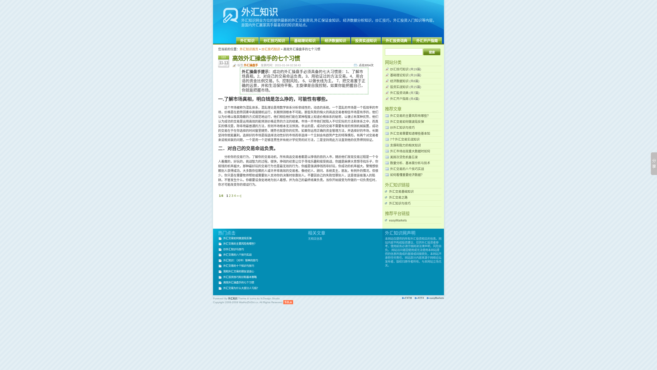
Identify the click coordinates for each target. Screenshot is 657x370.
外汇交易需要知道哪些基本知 (410, 133)
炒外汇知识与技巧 (402, 128)
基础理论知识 (305, 41)
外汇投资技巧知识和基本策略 (240, 277)
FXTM (408, 298)
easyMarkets (398, 220)
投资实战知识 (366, 41)
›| (240, 196)
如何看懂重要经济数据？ (407, 175)
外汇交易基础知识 (401, 191)
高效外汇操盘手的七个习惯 (238, 282)
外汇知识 (259, 12)
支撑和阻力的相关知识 (405, 145)
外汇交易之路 (398, 197)
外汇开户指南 (427, 41)
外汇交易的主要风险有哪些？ (410, 116)
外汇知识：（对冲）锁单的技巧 (240, 260)
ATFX (421, 298)
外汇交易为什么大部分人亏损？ (241, 288)
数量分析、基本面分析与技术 (410, 163)
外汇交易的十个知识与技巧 (238, 265)
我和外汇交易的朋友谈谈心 (238, 271)
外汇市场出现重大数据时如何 (410, 151)
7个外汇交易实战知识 (405, 139)
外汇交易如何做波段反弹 (407, 122)
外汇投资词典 (396, 41)
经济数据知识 (335, 41)
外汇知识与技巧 (400, 203)
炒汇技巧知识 (274, 41)
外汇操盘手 (251, 65)
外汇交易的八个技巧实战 (407, 169)
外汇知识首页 (249, 49)
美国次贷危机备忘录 (404, 157)
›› (238, 196)
